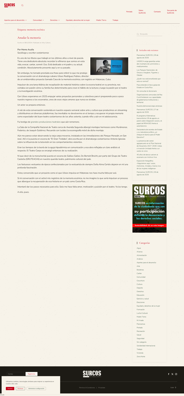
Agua (139, 248)
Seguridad (140, 338)
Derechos (140, 291)
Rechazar (20, 389)
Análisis (140, 259)
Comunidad (141, 277)
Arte (43, 43)
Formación (141, 309)
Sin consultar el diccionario (147, 91)
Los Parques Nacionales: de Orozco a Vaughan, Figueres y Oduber (148, 72)
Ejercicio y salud (143, 299)
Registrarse (31, 374)
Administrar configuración (36, 389)
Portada (129, 12)
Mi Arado (140, 320)
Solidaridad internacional (146, 346)
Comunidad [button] (37, 20)
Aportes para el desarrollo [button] (14, 20)
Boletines (140, 270)
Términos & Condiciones (87, 388)
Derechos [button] (54, 20)
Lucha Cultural (142, 313)
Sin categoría (141, 342)
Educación (140, 295)
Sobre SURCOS (142, 11)
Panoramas (141, 324)
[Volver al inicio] (9, 5)
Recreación (141, 331)
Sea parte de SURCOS (172, 11)
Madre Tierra (101, 20)
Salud (139, 335)
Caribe (139, 273)
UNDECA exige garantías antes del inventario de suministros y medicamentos (148, 64)
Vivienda (140, 353)
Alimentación (142, 255)
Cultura (47, 43)
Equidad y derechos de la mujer (78, 20)
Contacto (157, 12)
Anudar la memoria (29, 37)
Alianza (139, 252)
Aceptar (10, 389)
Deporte (140, 288)
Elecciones (141, 302)
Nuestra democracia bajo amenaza (149, 106)
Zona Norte (141, 356)
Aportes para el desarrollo (146, 262)
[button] (22, 5)
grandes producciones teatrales (46, 121)
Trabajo (115, 20)
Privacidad (101, 388)
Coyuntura (140, 280)
